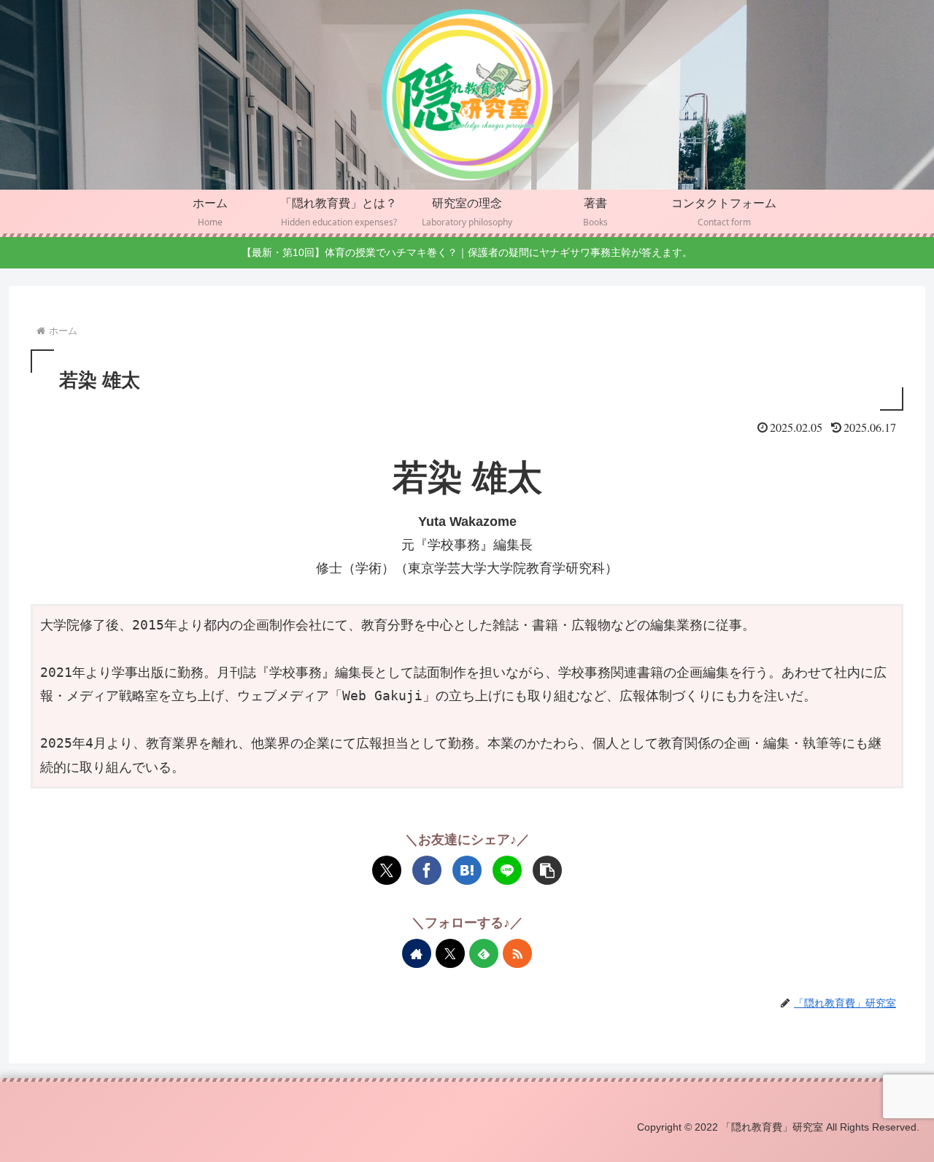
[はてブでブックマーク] (467, 870)
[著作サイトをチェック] (416, 953)
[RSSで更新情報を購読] (517, 953)
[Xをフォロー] (450, 953)
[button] (547, 870)
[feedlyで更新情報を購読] (483, 953)
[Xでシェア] (386, 870)
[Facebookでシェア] (426, 870)
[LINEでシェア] (507, 870)
